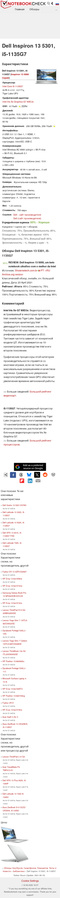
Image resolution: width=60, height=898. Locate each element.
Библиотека (18, 871)
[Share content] (6, 475)
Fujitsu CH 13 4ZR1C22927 (14, 571)
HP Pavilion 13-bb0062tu (13, 661)
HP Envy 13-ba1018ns (12, 709)
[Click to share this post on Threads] (21, 475)
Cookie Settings (30, 880)
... (56, 9)
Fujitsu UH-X (8, 702)
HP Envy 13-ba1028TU (12, 688)
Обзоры (34, 9)
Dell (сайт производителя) (27, 218)
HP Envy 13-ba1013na (12, 585)
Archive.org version (12, 274)
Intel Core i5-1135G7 (12, 86)
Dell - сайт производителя (27, 214)
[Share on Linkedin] (30, 481)
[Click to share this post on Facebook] (13, 475)
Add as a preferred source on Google (33, 466)
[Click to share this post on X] (37, 475)
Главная (19, 9)
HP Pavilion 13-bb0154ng (13, 695)
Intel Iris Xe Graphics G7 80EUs (18, 101)
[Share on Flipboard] (22, 481)
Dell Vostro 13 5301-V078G (14, 505)
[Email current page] (38, 481)
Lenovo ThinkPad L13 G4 (13, 756)
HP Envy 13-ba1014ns (12, 603)
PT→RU (45, 270)
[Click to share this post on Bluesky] (29, 475)
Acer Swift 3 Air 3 (10, 716)
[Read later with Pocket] (53, 475)
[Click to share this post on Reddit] (45, 475)
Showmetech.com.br (26, 270)
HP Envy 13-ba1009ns (12, 578)
